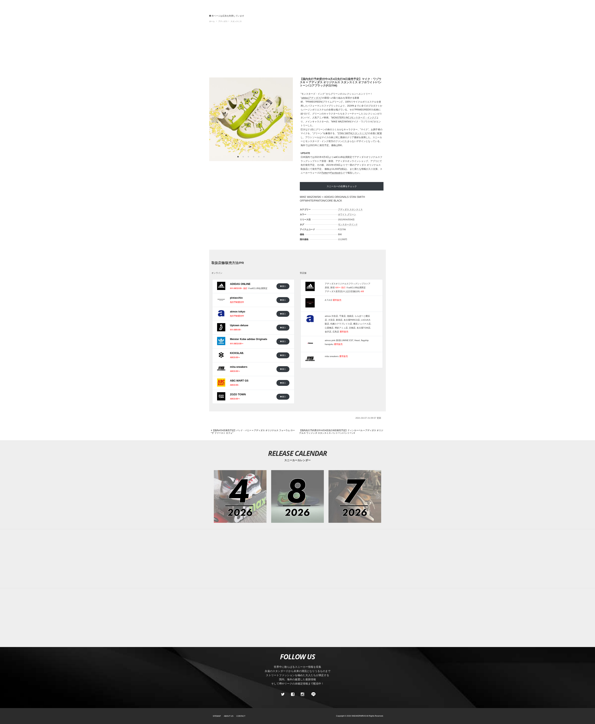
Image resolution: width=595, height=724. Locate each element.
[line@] (312, 694)
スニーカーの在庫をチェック (342, 186)
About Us (228, 716)
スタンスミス (356, 209)
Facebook (336, 172)
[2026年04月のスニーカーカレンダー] (240, 496)
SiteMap (217, 716)
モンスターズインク (348, 224)
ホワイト (342, 214)
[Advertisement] (297, 51)
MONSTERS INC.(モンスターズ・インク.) (354, 117)
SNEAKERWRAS (358, 716)
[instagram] (302, 694)
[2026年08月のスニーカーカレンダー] (297, 496)
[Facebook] (292, 694)
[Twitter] (282, 694)
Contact (240, 716)
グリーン (351, 214)
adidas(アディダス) (311, 98)
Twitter (325, 172)
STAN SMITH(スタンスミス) (352, 133)
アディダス (343, 209)
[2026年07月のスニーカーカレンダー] (354, 496)
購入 (284, 286)
